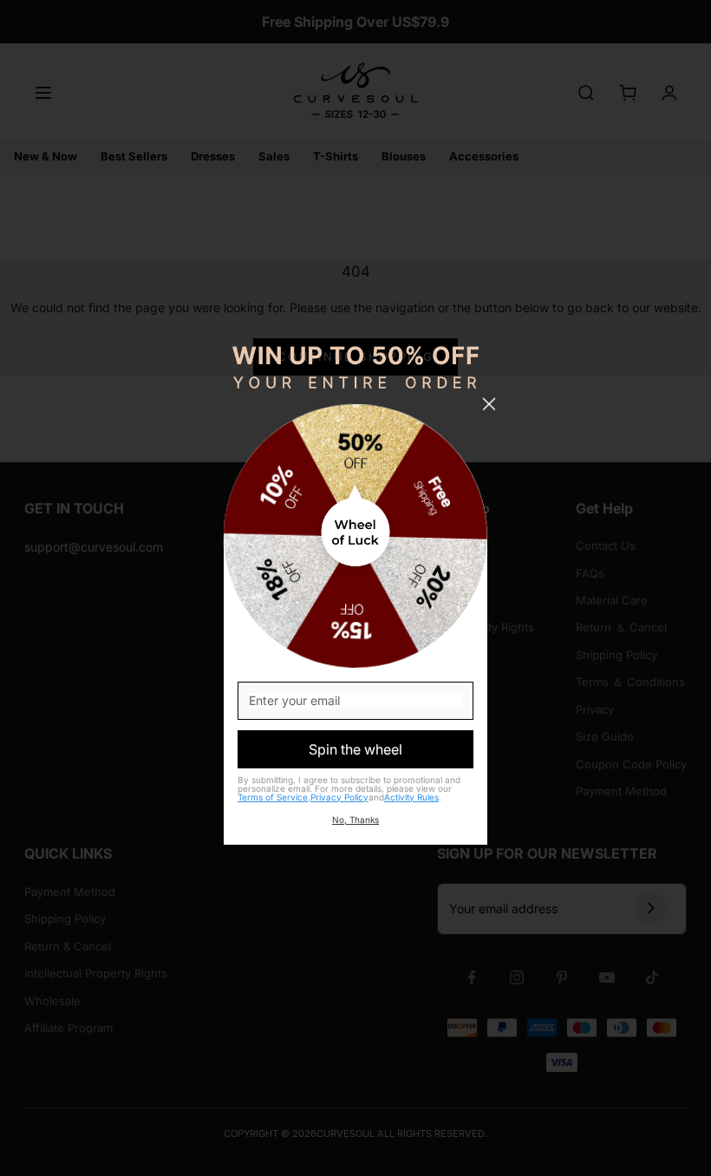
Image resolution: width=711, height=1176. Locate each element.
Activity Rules (411, 797)
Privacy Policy (339, 797)
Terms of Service (273, 797)
